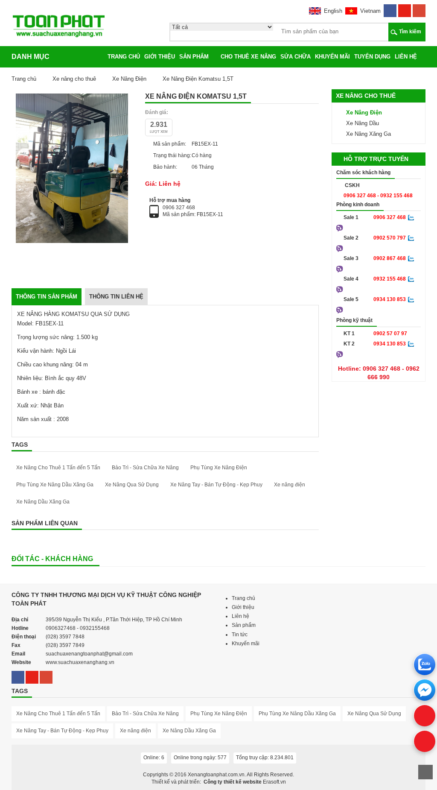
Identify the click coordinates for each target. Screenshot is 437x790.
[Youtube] (404, 8)
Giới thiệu (159, 56)
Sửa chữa (295, 56)
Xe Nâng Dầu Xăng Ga (43, 502)
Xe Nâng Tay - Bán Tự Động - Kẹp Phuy (216, 485)
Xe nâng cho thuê (74, 79)
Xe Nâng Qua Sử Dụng (132, 485)
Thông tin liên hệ (116, 296)
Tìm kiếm (410, 32)
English (333, 11)
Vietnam (370, 11)
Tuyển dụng (372, 56)
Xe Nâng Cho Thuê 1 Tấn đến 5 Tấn (58, 468)
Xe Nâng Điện (129, 79)
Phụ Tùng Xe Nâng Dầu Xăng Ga (54, 485)
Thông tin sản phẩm (46, 296)
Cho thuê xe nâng (248, 56)
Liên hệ (406, 56)
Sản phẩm (194, 56)
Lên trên (425, 772)
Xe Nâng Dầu (362, 123)
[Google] (419, 8)
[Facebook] (390, 8)
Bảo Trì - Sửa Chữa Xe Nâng (145, 468)
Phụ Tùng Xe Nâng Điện (218, 468)
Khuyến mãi (332, 56)
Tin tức (240, 635)
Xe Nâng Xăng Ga (368, 134)
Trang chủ (124, 56)
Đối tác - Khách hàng (52, 558)
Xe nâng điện (289, 485)
